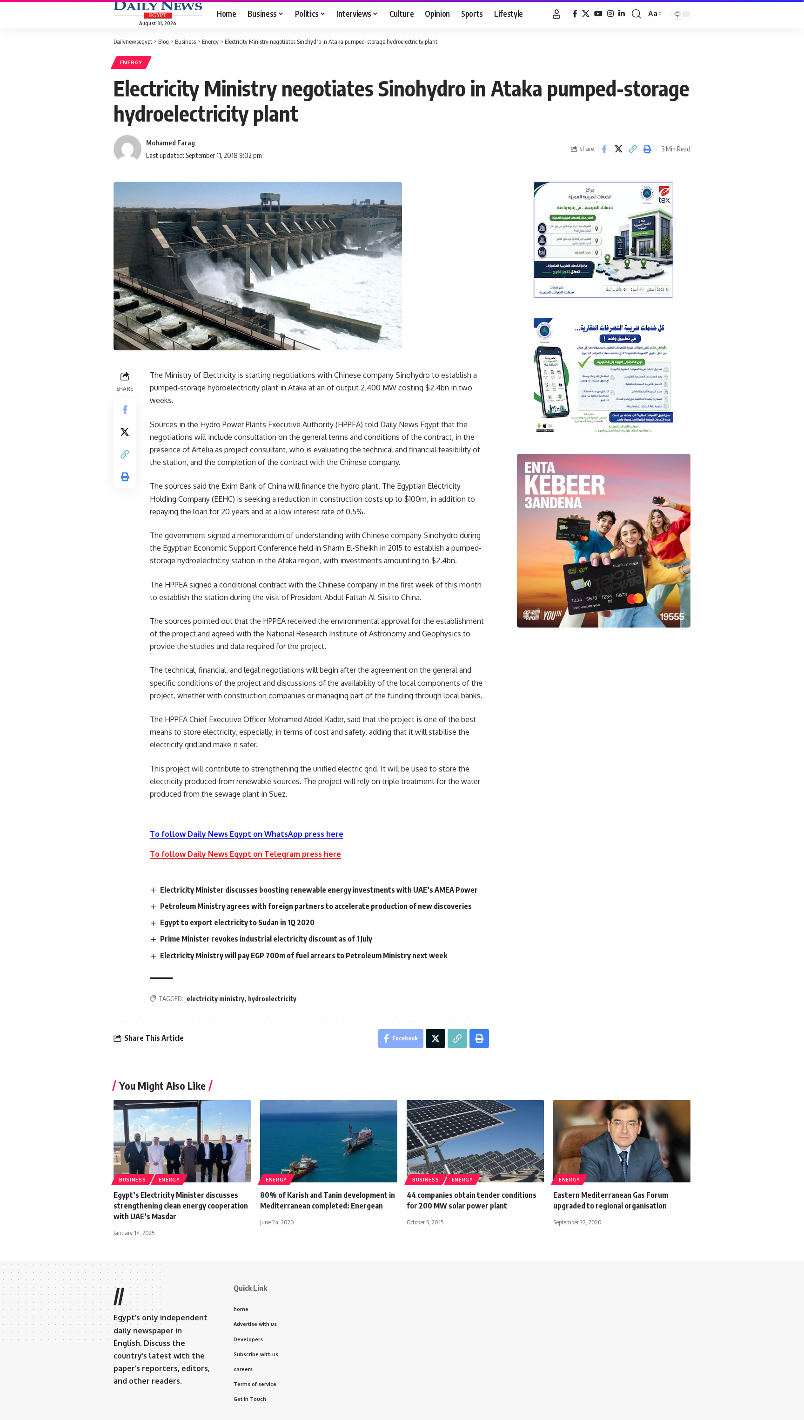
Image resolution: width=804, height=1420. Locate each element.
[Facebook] (575, 13)
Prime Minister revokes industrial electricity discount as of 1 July (266, 938)
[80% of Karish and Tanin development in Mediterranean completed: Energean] (328, 1141)
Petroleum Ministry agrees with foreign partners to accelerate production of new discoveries (316, 906)
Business (132, 1179)
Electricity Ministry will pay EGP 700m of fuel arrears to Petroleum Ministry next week (303, 955)
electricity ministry (215, 999)
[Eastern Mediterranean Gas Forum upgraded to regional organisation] (621, 1141)
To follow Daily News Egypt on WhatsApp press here (246, 834)
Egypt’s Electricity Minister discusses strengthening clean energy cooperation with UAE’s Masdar (181, 1205)
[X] (586, 13)
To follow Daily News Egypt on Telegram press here (245, 854)
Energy (131, 62)
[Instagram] (610, 13)
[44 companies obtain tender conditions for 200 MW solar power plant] (475, 1141)
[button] (556, 14)
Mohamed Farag (170, 142)
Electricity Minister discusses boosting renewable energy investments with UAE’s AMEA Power (319, 889)
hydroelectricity (272, 999)
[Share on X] (618, 149)
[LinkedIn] (621, 13)
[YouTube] (598, 13)
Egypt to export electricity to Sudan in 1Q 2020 (237, 922)
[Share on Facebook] (603, 149)
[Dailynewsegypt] (158, 10)
